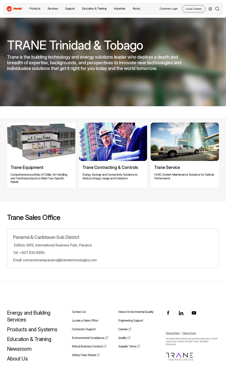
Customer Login (169, 8)
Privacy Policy (172, 333)
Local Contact (194, 8)
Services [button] (52, 8)
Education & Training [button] (94, 8)
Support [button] (70, 8)
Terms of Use (189, 333)
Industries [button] (119, 8)
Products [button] (34, 8)
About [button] (136, 8)
